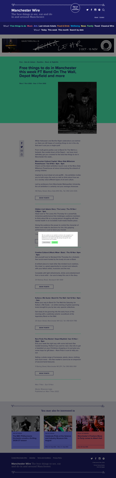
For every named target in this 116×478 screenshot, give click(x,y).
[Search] (103, 10)
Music (30, 26)
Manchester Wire (25, 10)
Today (44, 30)
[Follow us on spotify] (99, 10)
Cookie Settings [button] (46, 242)
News (83, 26)
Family (90, 26)
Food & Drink (63, 26)
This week (52, 30)
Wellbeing (75, 26)
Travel (97, 26)
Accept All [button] (54, 242)
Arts (36, 26)
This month (63, 30)
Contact (101, 17)
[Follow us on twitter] (87, 10)
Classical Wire (107, 26)
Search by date (77, 30)
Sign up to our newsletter (75, 8)
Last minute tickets (47, 26)
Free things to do (18, 26)
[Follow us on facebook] (91, 10)
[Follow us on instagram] (95, 10)
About (96, 17)
